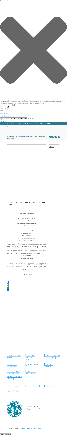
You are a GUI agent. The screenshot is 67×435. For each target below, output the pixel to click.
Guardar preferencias (22, 118)
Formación (29, 137)
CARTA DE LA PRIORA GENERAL (14, 356)
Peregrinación (11, 138)
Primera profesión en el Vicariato (54, 342)
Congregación (11, 137)
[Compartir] (26, 290)
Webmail (42, 123)
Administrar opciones (4, 112)
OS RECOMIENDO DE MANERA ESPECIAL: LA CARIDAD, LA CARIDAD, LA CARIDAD (14, 375)
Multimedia (30, 123)
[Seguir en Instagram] (50, 137)
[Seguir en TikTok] (59, 137)
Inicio (8, 123)
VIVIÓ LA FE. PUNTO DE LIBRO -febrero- (52, 356)
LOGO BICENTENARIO (33, 364)
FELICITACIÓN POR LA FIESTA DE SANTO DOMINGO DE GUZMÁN (54, 239)
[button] (33, 50)
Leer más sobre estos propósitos (7, 116)
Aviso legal (23, 428)
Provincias (42, 137)
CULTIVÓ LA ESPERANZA (48, 366)
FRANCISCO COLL (13, 386)
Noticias (13, 123)
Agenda (28, 428)
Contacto (33, 428)
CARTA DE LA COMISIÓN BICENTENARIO (30, 357)
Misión (36, 137)
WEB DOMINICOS (51, 386)
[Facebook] (26, 282)
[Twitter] (26, 284)
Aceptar (2, 118)
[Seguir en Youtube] (56, 137)
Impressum (2, 121)
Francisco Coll (20, 137)
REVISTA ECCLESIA (32, 386)
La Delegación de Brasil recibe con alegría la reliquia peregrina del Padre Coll (54, 292)
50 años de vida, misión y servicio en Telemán (54, 318)
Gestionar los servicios (5, 113)
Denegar (6, 118)
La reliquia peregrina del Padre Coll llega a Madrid (54, 164)
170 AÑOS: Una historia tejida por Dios (54, 214)
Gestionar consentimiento (6, 434)
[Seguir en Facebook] (53, 137)
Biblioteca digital (21, 123)
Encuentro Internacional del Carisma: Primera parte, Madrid (54, 265)
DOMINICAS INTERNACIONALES (12, 391)
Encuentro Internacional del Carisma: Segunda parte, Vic (54, 189)
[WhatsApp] (26, 288)
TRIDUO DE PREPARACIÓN (30, 373)
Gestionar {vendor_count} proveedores (8, 115)
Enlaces (37, 123)
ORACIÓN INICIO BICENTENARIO (12, 366)
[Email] (26, 286)
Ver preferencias (13, 118)
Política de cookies (4, 119)
